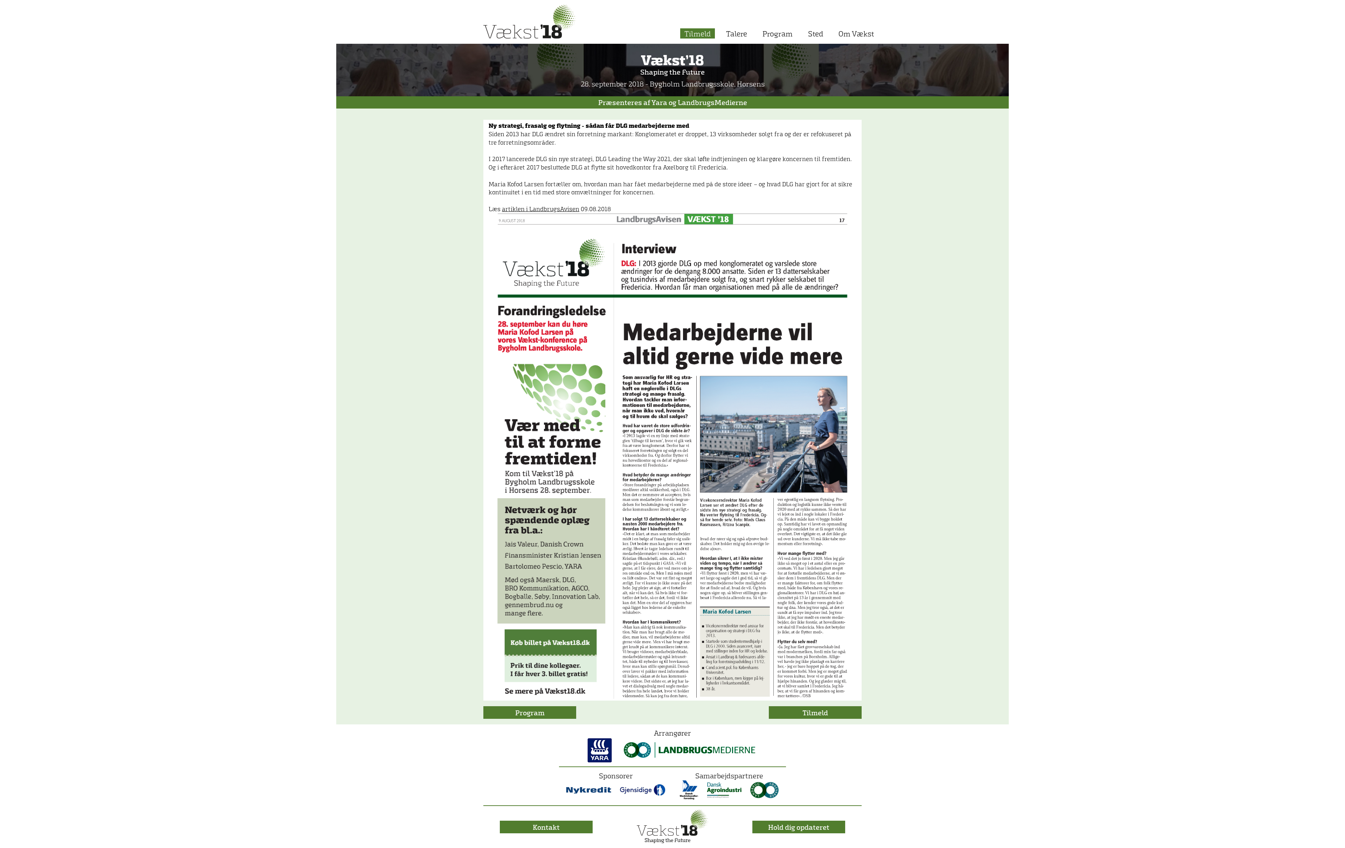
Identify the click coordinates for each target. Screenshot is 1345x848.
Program (778, 33)
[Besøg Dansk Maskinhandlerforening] (689, 789)
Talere (736, 33)
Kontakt (546, 827)
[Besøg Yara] (600, 749)
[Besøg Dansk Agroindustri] (724, 789)
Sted (815, 33)
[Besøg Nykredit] (589, 789)
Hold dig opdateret (798, 827)
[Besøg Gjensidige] (642, 789)
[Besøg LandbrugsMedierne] (689, 749)
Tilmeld (697, 33)
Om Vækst (856, 33)
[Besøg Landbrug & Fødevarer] (764, 789)
